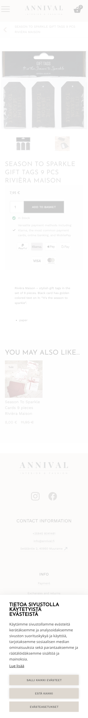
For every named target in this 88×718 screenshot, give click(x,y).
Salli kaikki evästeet (44, 680)
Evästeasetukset (44, 707)
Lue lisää (16, 666)
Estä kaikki (44, 693)
